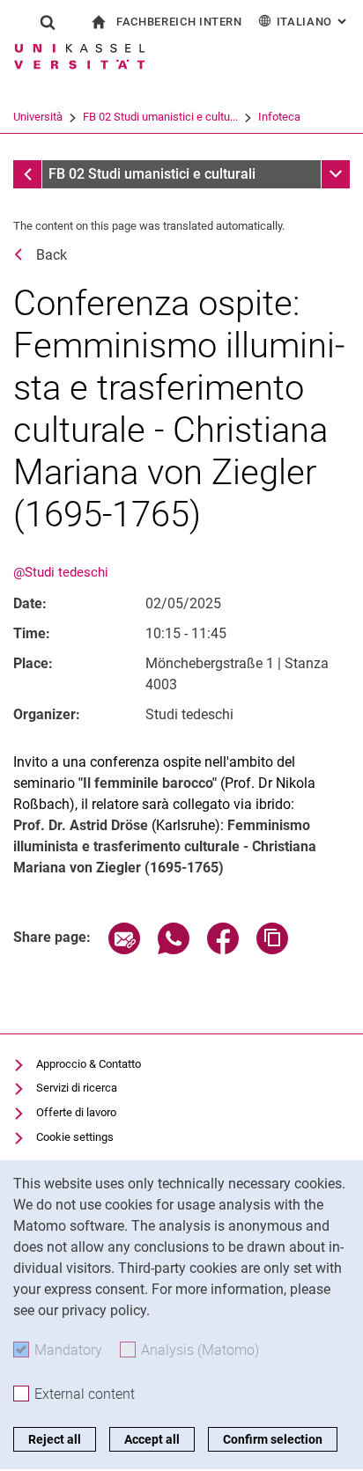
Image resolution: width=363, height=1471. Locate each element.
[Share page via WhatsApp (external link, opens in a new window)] (173, 949)
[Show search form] (47, 22)
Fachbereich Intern (179, 21)
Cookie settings (75, 1137)
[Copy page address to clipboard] (272, 949)
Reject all (54, 1439)
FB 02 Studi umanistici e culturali (152, 173)
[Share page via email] (124, 949)
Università (38, 116)
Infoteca (279, 116)
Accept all (152, 1439)
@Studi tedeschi (60, 572)
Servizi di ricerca (76, 1087)
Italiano (313, 21)
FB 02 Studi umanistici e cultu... (160, 116)
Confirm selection (272, 1439)
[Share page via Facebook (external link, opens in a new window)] (223, 949)
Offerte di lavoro (76, 1112)
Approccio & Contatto (88, 1063)
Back (51, 254)
